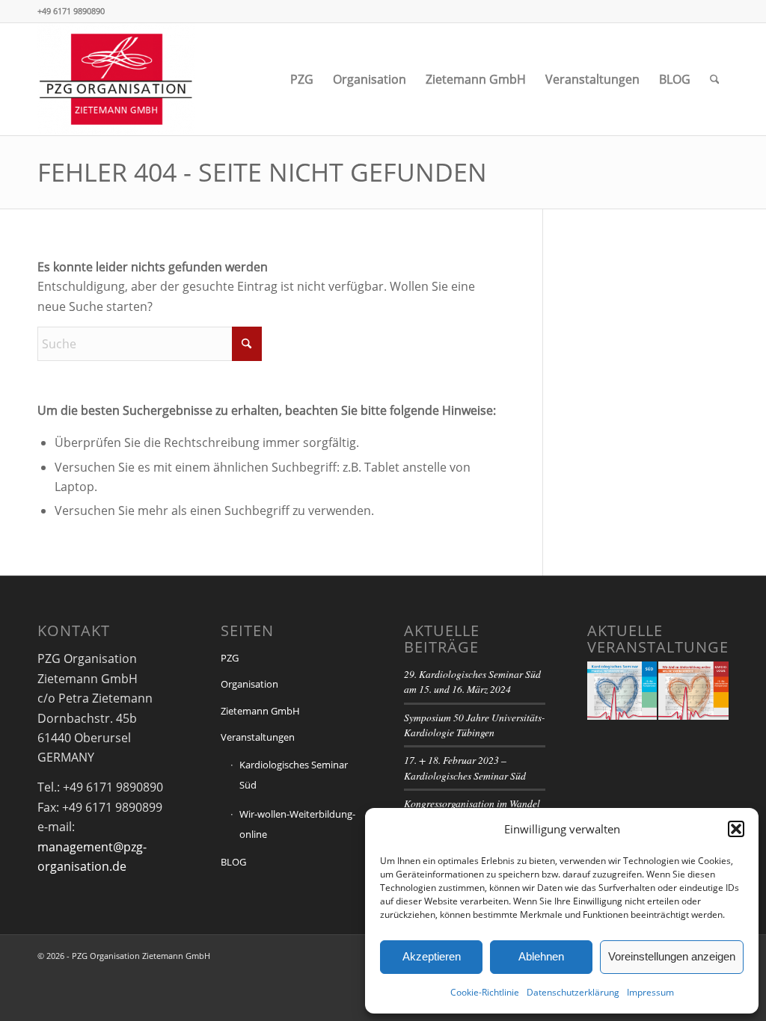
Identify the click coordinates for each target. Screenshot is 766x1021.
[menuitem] (302, 79)
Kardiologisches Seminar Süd (293, 774)
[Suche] (714, 79)
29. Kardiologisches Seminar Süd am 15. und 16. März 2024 (472, 681)
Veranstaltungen (258, 737)
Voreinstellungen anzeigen (671, 956)
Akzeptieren (431, 956)
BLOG (233, 862)
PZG (230, 657)
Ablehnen (541, 956)
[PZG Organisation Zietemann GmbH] (115, 79)
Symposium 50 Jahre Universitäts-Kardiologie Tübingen (474, 724)
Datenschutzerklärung (573, 992)
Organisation (249, 684)
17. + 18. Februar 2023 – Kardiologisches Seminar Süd (465, 767)
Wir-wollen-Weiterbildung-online (297, 823)
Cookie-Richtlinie (484, 992)
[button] (736, 828)
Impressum (650, 992)
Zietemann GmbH (260, 711)
